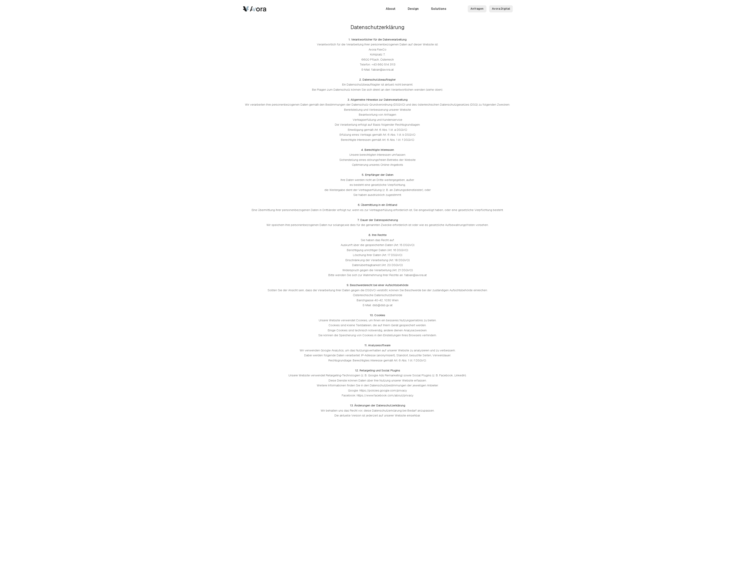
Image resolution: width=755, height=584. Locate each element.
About (391, 9)
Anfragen (477, 8)
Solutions (439, 9)
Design (413, 9)
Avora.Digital (501, 8)
